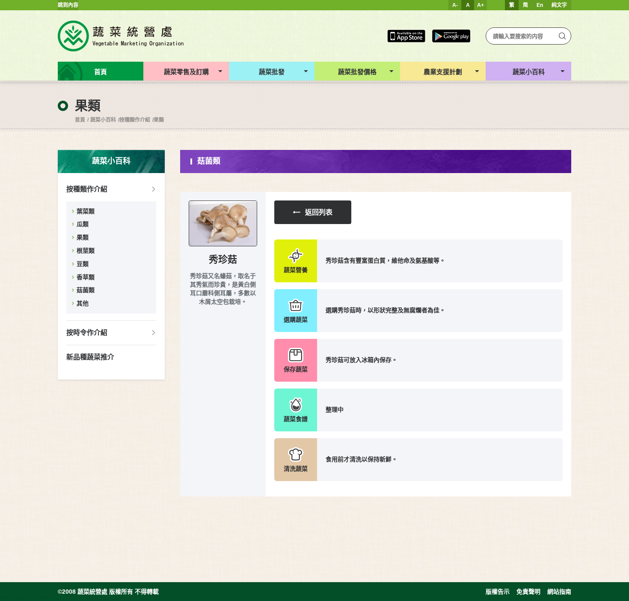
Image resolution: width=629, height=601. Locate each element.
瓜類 (83, 224)
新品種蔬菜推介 (90, 357)
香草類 (86, 277)
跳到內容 (68, 5)
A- (455, 5)
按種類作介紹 (134, 120)
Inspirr (42, 598)
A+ (480, 5)
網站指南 (559, 592)
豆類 (83, 263)
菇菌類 (86, 290)
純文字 (559, 5)
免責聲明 (528, 592)
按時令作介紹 (86, 332)
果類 (159, 120)
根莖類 (86, 250)
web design (13, 598)
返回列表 (318, 212)
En (540, 5)
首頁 (80, 120)
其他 (83, 303)
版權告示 (498, 592)
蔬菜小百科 (103, 120)
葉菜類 (86, 211)
